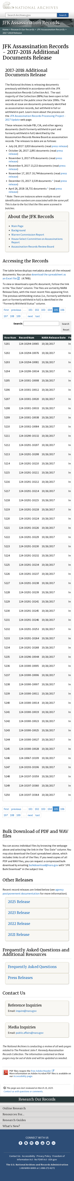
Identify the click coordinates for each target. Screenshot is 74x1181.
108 (12, 316)
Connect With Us (37, 1137)
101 (30, 310)
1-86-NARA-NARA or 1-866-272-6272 (37, 1168)
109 (18, 316)
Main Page (17, 226)
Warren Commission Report (27, 234)
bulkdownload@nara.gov (43, 865)
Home (6, 29)
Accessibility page (22, 1076)
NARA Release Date (54, 337)
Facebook (20, 1143)
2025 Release (19, 902)
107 (6, 316)
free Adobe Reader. (41, 1070)
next (30, 316)
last (37, 316)
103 (43, 310)
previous (16, 310)
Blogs (48, 1143)
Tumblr (37, 1143)
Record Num (26, 337)
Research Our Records (22, 29)
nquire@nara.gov (26, 1011)
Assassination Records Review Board (32, 246)
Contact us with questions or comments (23, 1091)
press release (59, 146)
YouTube (42, 1143)
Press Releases (20, 978)
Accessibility (28, 1156)
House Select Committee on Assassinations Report (37, 240)
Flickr (53, 1143)
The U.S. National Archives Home (30, 6)
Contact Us (14, 1156)
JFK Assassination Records (51, 29)
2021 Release (18, 934)
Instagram (31, 1143)
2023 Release (19, 913)
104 (49, 310)
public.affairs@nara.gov (29, 1032)
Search (62, 15)
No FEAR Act (40, 1159)
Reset (66, 329)
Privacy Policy (44, 1156)
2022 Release (19, 924)
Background (18, 230)
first (6, 310)
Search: (18, 323)
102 (37, 310)
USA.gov (52, 1159)
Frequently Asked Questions (32, 967)
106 (62, 310)
